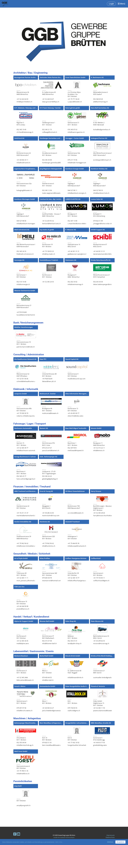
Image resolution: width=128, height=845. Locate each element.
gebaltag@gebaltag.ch (50, 479)
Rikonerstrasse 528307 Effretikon (23, 375)
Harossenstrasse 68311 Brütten (23, 767)
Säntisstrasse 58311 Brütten (22, 702)
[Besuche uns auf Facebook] (14, 834)
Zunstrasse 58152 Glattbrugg (99, 739)
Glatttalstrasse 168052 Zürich (74, 245)
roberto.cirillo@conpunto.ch (27, 416)
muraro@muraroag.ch (101, 643)
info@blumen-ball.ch (49, 643)
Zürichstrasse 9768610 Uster (48, 444)
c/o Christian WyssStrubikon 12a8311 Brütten (74, 94)
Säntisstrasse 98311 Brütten (73, 375)
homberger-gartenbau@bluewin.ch (54, 163)
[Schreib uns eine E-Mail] (18, 834)
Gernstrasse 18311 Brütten (22, 276)
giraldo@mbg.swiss (100, 745)
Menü (122, 4)
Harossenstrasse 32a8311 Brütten (24, 184)
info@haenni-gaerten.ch (76, 132)
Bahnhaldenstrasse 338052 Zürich (101, 637)
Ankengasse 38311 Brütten (72, 537)
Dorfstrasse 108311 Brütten (22, 602)
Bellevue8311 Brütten (73, 637)
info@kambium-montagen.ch (27, 224)
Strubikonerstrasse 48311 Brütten (49, 154)
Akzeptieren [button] (120, 842)
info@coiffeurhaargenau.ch (77, 581)
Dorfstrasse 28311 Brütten (47, 276)
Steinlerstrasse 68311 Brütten (48, 184)
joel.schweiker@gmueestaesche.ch (54, 711)
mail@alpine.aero (23, 643)
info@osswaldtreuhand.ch (77, 546)
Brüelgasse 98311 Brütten (73, 215)
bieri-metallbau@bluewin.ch (52, 745)
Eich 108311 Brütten (46, 739)
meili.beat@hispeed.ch (76, 450)
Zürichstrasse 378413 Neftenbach (48, 637)
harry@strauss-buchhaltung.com (105, 515)
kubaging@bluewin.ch (24, 190)
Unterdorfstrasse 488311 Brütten (49, 375)
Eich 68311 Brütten (72, 739)
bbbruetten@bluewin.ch (25, 680)
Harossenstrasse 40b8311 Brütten (24, 409)
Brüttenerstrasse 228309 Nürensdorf (24, 154)
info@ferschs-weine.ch (24, 711)
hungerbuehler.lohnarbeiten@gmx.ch (81, 745)
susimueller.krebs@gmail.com (103, 677)
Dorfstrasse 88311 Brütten (21, 637)
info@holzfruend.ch (23, 163)
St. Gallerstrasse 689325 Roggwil (74, 672)
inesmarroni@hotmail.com (51, 581)
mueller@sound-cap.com (76, 379)
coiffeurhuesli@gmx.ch (101, 581)
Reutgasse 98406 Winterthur (74, 276)
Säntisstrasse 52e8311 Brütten (74, 154)
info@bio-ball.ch (48, 680)
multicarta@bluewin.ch (50, 413)
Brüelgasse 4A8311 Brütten (47, 409)
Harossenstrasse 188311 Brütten (24, 343)
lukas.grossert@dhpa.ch (50, 102)
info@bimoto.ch (98, 450)
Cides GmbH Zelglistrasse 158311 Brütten (98, 703)
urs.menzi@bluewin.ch (75, 513)
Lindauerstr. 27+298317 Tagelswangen (49, 472)
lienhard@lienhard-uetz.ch (51, 224)
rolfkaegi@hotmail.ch (49, 132)
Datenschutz (110, 837)
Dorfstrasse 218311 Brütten (22, 672)
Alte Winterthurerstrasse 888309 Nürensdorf (103, 154)
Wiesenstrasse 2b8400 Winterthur (23, 93)
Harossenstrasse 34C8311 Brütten (49, 574)
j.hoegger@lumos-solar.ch (102, 224)
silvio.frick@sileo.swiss (75, 416)
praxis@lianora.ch (23, 609)
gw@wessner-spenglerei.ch (77, 254)
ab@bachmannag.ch (100, 102)
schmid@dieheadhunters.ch (26, 381)
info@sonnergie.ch (23, 284)
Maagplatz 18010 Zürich (46, 507)
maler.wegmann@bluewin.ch (52, 193)
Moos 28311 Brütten (47, 672)
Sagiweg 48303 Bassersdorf (74, 184)
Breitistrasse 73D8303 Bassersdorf (74, 507)
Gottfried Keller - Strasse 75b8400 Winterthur (52, 215)
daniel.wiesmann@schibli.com (103, 254)
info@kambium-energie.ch (77, 193)
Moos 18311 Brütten (46, 702)
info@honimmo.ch (48, 546)
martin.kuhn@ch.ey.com (50, 515)
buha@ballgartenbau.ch (101, 130)
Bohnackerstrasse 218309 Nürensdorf (24, 306)
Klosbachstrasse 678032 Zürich (100, 245)
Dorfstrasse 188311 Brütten (47, 245)
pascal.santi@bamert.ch (50, 450)
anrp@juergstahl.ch (23, 805)
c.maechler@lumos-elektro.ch (78, 224)
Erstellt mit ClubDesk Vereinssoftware (64, 837)
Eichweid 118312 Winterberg (99, 215)
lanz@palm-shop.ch (74, 643)
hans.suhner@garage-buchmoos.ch (29, 479)
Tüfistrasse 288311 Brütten (22, 574)
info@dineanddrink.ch (75, 677)
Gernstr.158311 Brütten (22, 444)
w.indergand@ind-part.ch (102, 160)
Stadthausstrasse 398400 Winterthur (24, 537)
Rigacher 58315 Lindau (21, 124)
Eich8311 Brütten (73, 702)
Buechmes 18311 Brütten (73, 444)
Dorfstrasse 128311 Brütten (73, 409)
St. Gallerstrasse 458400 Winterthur (49, 93)
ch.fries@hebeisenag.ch (25, 132)
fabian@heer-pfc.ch (49, 381)
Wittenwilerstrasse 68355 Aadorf (100, 93)
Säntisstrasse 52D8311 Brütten (48, 537)
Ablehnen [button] (110, 842)
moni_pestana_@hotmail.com (27, 581)
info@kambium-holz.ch (101, 193)
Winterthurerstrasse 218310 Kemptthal (101, 276)
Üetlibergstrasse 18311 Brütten (48, 124)
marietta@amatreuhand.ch (26, 515)
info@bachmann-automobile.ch (28, 450)
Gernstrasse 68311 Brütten (98, 574)
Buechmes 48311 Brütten (22, 472)
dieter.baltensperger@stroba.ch (104, 284)
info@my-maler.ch (48, 254)
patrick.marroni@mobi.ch (26, 347)
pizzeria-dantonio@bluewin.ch (103, 711)
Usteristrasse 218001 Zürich (99, 672)
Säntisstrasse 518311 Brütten (73, 124)
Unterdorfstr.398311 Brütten (73, 574)
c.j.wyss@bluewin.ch (75, 102)
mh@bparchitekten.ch (24, 102)
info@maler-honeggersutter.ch (78, 163)
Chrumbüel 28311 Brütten (22, 739)
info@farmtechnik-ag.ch (25, 745)
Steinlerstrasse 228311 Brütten (23, 507)
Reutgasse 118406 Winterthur (99, 444)
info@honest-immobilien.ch (26, 546)
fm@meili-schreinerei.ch (25, 254)
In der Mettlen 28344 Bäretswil (98, 124)
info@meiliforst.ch (23, 774)
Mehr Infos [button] (58, 842)
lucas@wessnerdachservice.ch (27, 315)
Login (111, 4)
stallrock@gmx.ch (74, 711)
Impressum (111, 835)
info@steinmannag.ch (75, 284)
